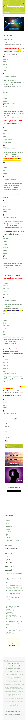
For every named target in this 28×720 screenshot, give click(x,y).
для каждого (6, 291)
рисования (5, 141)
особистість (12, 705)
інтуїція (16, 701)
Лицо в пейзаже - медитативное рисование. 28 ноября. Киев (14, 82)
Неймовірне (8, 531)
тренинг (14, 688)
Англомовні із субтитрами (13, 540)
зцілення (8, 677)
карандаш (5, 331)
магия (4, 136)
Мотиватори (8, 525)
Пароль (7, 431)
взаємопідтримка (8, 701)
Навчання (8, 528)
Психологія (8, 519)
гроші (20, 695)
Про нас (7, 576)
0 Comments (13, 76)
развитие (5, 64)
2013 (4, 71)
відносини (22, 680)
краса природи (11, 698)
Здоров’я (8, 529)
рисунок (5, 405)
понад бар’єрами (13, 663)
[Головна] (14, 8)
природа (16, 704)
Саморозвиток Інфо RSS (23, 3)
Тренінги (5, 75)
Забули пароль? (9, 437)
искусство (5, 65)
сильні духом (18, 702)
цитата (21, 676)
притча (18, 671)
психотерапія (6, 678)
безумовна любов (17, 674)
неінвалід (7, 673)
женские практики (17, 677)
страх (10, 702)
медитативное (6, 62)
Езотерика (8, 520)
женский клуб (10, 699)
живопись (5, 173)
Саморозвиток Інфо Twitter (20, 3)
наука (11, 673)
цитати (20, 668)
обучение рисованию (7, 139)
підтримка (14, 684)
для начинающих (7, 209)
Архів (16, 711)
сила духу (13, 676)
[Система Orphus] (14, 646)
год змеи (5, 70)
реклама (21, 673)
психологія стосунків (11, 704)
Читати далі (6, 76)
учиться (5, 144)
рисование (5, 59)
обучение (5, 61)
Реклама (9, 712)
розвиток (12, 681)
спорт (11, 670)
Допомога (16, 678)
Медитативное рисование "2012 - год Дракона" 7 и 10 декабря (13, 379)
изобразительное (7, 142)
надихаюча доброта (9, 685)
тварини (8, 670)
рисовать (5, 67)
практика (5, 317)
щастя (21, 671)
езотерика (22, 699)
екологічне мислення (9, 687)
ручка (4, 242)
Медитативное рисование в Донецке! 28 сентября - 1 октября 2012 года (13, 223)
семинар (8, 681)
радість (5, 704)
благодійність (6, 684)
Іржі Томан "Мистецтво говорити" (13, 606)
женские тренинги (16, 699)
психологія (6, 674)
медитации (16, 705)
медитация (5, 58)
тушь (4, 255)
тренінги (11, 674)
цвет (19, 701)
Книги (7, 534)
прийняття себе (16, 694)
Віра (22, 695)
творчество (5, 171)
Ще (23, 706)
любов (19, 666)
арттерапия (5, 367)
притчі (15, 681)
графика (5, 130)
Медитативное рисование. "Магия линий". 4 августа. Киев (13, 265)
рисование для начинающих (9, 103)
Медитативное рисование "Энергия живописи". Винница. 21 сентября (13, 185)
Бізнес (7, 523)
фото (19, 678)
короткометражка (18, 698)
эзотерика (15, 687)
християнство (19, 687)
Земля (13, 701)
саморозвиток (9, 668)
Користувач (8, 426)
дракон (4, 404)
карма (18, 695)
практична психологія (20, 684)
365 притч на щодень (10, 633)
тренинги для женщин (9, 688)
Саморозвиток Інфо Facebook (16, 3)
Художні (9, 537)
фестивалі (16, 668)
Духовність (8, 522)
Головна (4, 15)
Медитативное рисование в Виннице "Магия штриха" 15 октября (14, 113)
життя (12, 677)
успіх (11, 671)
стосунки (14, 671)
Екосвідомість (9, 526)
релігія (10, 684)
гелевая (5, 253)
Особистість (8, 532)
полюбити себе (21, 704)
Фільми (7, 535)
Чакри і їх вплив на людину (12, 629)
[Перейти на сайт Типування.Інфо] (14, 482)
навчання (6, 698)
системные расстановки (14, 680)
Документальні (10, 538)
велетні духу (14, 691)
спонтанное (5, 296)
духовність (17, 676)
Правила (8, 596)
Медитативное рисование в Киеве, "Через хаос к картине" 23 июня (13, 341)
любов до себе (15, 685)
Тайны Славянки (19, 692)
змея (4, 68)
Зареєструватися (9, 436)
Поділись (14, 712)
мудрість (14, 695)
